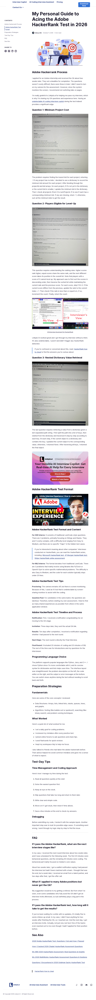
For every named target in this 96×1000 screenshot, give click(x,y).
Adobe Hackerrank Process (13, 24)
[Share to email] (15, 51)
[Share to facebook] (9, 51)
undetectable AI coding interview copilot (48, 101)
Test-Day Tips (8, 35)
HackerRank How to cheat (44, 971)
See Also (7, 41)
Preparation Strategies (11, 32)
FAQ (5, 38)
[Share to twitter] (5, 51)
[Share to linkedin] (12, 51)
